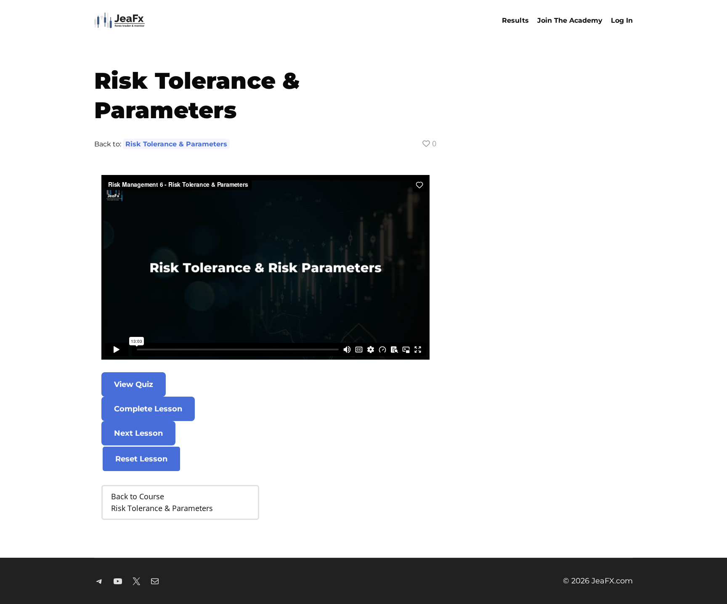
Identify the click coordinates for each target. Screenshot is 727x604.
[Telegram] (99, 581)
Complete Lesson (148, 408)
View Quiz (133, 384)
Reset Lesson (141, 459)
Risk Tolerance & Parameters (176, 144)
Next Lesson (138, 433)
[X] (136, 581)
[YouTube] (118, 581)
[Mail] (155, 581)
